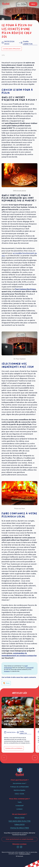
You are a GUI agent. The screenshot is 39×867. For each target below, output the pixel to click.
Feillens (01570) (19, 824)
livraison (7, 671)
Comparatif (20, 805)
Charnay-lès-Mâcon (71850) (19, 828)
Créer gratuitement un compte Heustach (19, 839)
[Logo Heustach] (19, 776)
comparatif (30, 667)
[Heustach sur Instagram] (21, 847)
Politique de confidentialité (19, 787)
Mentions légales (19, 790)
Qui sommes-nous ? (19, 783)
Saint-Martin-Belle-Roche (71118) (19, 821)
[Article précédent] (4, 757)
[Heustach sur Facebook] (18, 847)
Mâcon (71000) (19, 817)
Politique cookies (24, 853)
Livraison (19, 809)
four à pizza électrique (25, 289)
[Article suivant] (34, 757)
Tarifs (20, 802)
